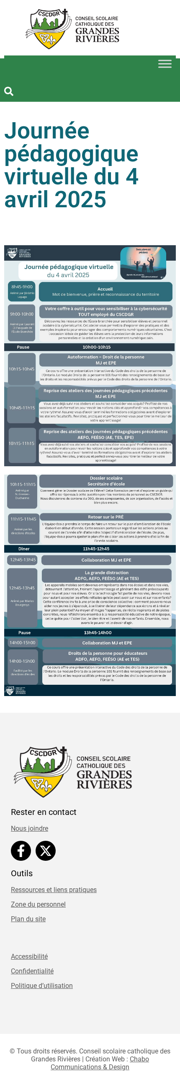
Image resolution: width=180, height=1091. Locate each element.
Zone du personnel (38, 904)
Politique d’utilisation (42, 986)
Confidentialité (32, 971)
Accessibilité (29, 956)
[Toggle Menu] (165, 63)
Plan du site (28, 919)
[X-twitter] (46, 851)
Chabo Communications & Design (100, 1063)
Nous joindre (29, 828)
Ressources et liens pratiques (54, 890)
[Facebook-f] (21, 851)
